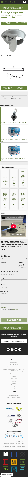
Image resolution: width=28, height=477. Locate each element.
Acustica (14, 386)
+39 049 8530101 (15, 362)
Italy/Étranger (5, 256)
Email (3, 278)
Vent (14, 388)
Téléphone (4, 285)
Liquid (14, 383)
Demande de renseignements (21, 22)
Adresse (3, 262)
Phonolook (14, 384)
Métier (3, 249)
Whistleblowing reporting (18, 446)
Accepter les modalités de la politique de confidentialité (13, 307)
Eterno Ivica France (14, 395)
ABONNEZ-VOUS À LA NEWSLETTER (14, 341)
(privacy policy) (4, 307)
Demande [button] (3, 291)
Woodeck (14, 380)
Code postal (21, 264)
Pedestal (14, 376)
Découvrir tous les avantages (7, 23)
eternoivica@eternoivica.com (14, 366)
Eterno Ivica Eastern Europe (14, 397)
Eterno (14, 381)
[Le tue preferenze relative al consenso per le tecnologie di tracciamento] (7, 474)
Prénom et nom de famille (9, 271)
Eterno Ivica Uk (14, 394)
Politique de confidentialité (11, 441)
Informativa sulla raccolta (5, 475)
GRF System (14, 378)
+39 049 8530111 (15, 364)
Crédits (12, 445)
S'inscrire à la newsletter (10, 309)
